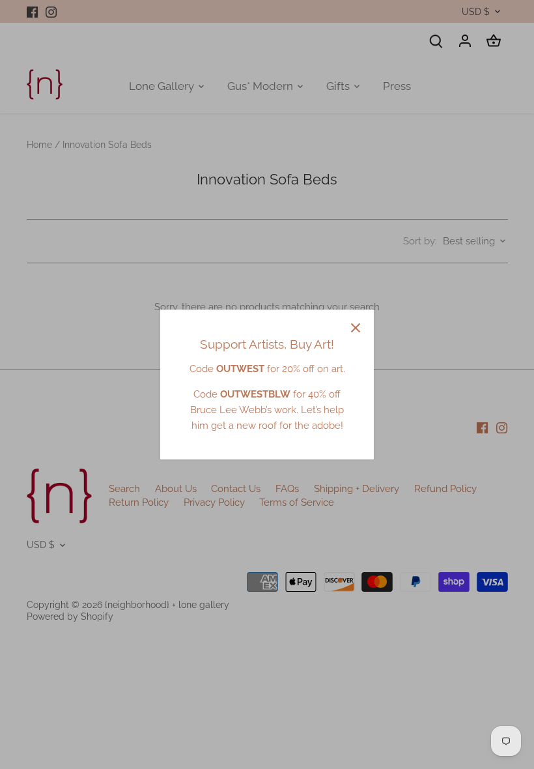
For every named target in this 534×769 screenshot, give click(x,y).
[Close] (355, 327)
